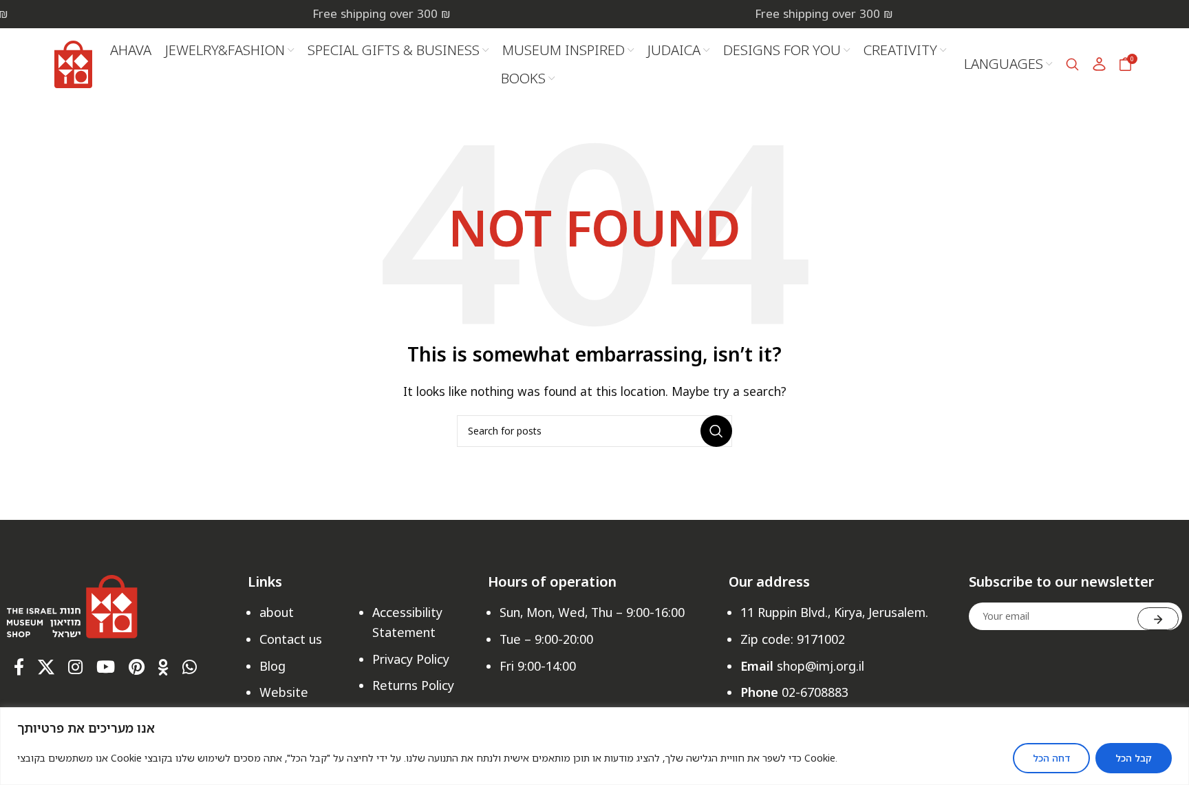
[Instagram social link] (75, 667)
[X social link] (46, 667)
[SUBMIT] (1158, 618)
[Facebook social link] (19, 667)
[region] (594, 746)
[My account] (1099, 64)
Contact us (290, 639)
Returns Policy (413, 685)
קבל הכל (1133, 757)
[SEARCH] (716, 431)
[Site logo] (73, 62)
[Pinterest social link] (136, 667)
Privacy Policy (410, 659)
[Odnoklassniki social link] (163, 667)
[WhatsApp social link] (189, 667)
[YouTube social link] (105, 667)
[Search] (1072, 64)
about (276, 612)
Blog (272, 666)
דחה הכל (1051, 757)
